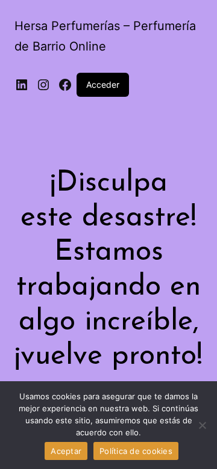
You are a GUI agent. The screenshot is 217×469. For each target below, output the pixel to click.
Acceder (102, 84)
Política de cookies (135, 451)
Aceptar (66, 451)
